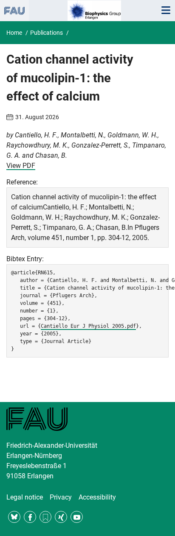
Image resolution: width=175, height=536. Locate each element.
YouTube (77, 517)
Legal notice (24, 497)
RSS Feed (46, 517)
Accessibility (97, 497)
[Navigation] (165, 10)
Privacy (61, 497)
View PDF (20, 166)
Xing (61, 517)
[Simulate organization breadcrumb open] (14, 10)
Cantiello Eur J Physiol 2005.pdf (88, 326)
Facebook (30, 517)
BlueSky (14, 517)
